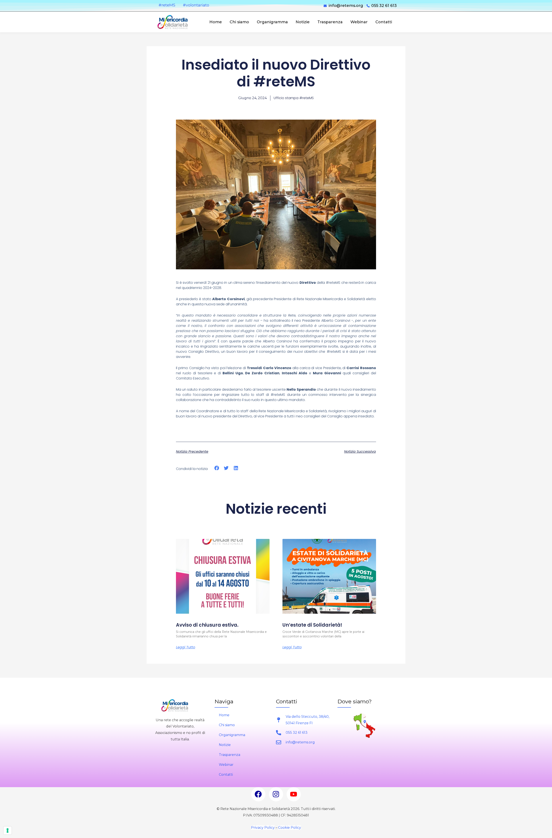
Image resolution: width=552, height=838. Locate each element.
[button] (216, 468)
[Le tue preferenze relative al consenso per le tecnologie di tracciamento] (7, 830)
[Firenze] (364, 721)
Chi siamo (239, 22)
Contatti (383, 22)
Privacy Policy (263, 828)
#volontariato (196, 5)
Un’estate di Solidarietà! (312, 625)
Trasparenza (330, 22)
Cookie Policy (289, 828)
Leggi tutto (185, 647)
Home (215, 22)
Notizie (303, 22)
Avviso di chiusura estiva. (207, 625)
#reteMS (166, 5)
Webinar (359, 22)
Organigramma (272, 22)
